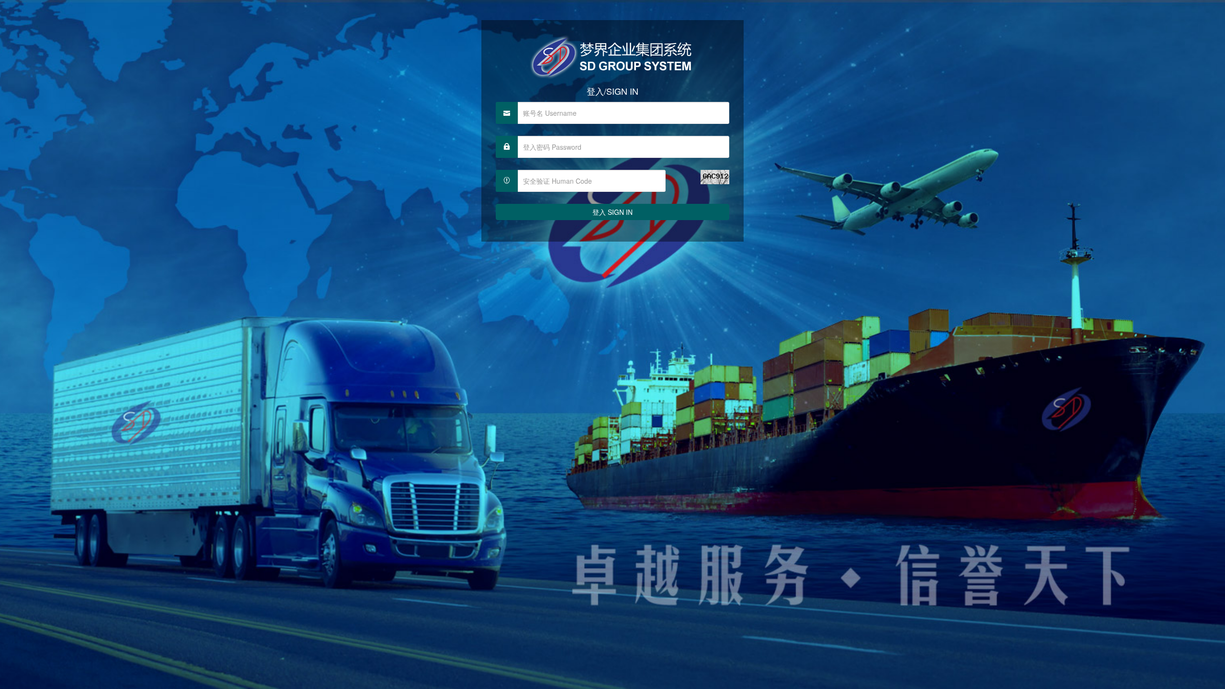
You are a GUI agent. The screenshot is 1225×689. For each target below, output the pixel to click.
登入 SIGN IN (612, 212)
